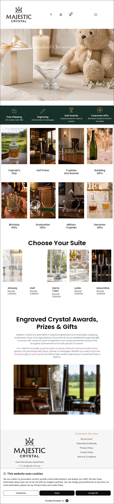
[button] (51, 14)
